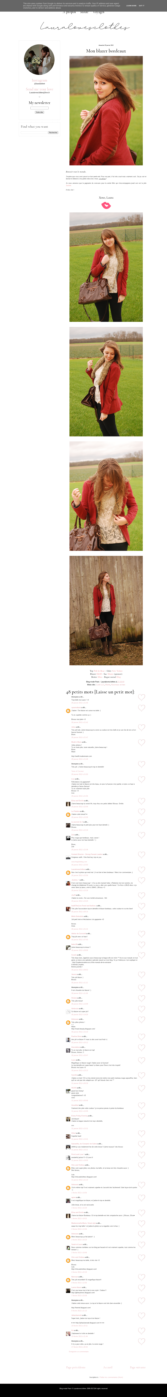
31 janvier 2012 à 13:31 (79, 1128)
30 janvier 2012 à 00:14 (79, 912)
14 (142, 895)
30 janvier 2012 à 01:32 (79, 929)
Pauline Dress (76, 1036)
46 (142, 1315)
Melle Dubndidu (77, 916)
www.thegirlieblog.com (79, 862)
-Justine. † (75, 880)
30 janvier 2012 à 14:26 (79, 1014)
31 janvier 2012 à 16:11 (79, 1150)
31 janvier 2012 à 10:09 (79, 1111)
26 (142, 1047)
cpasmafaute (76, 707)
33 (142, 1144)
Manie (107, 685)
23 (142, 1009)
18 (142, 945)
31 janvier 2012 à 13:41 (79, 1139)
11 (142, 854)
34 (142, 1155)
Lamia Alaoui (76, 1287)
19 (142, 955)
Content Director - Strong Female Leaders (87, 854)
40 (142, 1234)
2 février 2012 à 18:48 (79, 1252)
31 (142, 1116)
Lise (73, 779)
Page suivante (138, 1367)
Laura (73, 1060)
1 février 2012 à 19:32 (79, 1218)
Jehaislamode (76, 1315)
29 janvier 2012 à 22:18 (79, 830)
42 (142, 1257)
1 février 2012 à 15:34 (79, 1208)
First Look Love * (77, 1154)
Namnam (74, 1277)
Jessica (74, 974)
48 (142, 1341)
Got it (141, 6)
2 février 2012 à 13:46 (79, 1229)
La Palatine (75, 811)
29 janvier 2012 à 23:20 (79, 901)
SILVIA (74, 1088)
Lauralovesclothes (78, 869)
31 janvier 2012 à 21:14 (79, 1180)
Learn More (131, 6)
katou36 (74, 944)
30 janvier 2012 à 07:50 (79, 940)
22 (142, 998)
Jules (73, 727)
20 (142, 975)
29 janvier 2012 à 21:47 (79, 737)
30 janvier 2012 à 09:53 (79, 970)
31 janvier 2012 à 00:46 (79, 1100)
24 (142, 1019)
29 (142, 1088)
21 (142, 987)
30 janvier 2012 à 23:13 (79, 1070)
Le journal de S (77, 822)
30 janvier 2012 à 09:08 (79, 950)
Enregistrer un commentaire (79, 1352)
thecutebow (75, 1047)
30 (142, 1105)
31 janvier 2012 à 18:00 (79, 1160)
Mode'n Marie (76, 742)
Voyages (98, 12)
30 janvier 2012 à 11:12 (79, 983)
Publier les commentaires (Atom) (111, 1377)
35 (142, 1165)
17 (142, 934)
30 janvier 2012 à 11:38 (79, 993)
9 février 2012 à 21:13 (79, 1311)
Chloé (73, 1133)
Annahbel (75, 1105)
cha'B (73, 895)
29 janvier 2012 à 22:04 (79, 807)
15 (142, 906)
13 (142, 880)
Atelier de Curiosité (78, 933)
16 (142, 917)
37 (142, 1198)
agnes (73, 1197)
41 (142, 1245)
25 (142, 1037)
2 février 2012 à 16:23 (79, 1240)
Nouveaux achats (118, 685)
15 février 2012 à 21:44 (79, 1336)
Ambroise (75, 1008)
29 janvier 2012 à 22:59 (79, 875)
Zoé (72, 835)
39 (142, 1223)
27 (142, 1060)
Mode (84, 12)
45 (142, 1300)
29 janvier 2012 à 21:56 (79, 796)
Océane (74, 998)
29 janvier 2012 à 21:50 (79, 774)
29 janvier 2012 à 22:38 (79, 850)
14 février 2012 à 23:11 (79, 1326)
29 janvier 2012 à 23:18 (79, 890)
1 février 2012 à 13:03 (79, 1193)
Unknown (74, 1019)
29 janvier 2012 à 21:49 (79, 759)
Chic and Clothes (77, 1165)
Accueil (107, 1367)
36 (142, 1185)
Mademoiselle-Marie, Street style (83, 1223)
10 (142, 835)
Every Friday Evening (79, 1116)
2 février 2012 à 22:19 (79, 1272)
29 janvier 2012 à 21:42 (79, 722)
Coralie (74, 955)
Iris (72, 1330)
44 (142, 1288)
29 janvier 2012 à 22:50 (79, 865)
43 (142, 1277)
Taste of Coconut (77, 771)
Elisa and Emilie (77, 801)
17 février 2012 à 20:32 (79, 1347)
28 (142, 1075)
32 (142, 1133)
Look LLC (100, 685)
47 (142, 1331)
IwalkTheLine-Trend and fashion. (83, 906)
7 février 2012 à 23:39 (79, 1295)
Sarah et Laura (76, 1244)
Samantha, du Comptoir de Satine (84, 1144)
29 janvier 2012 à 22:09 (79, 817)
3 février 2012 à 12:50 (79, 1283)
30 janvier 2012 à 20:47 (79, 1055)
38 (142, 1213)
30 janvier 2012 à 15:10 (79, 1032)
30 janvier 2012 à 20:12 (79, 1042)
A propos (69, 12)
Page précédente (75, 1367)
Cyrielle (74, 1075)
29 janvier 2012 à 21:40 (79, 703)
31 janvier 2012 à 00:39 (79, 1083)
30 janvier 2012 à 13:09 (79, 1004)
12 (142, 870)
